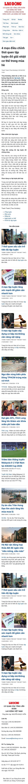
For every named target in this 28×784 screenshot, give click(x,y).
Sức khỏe (17, 34)
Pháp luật (6, 27)
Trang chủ (6, 19)
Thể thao (6, 23)
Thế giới (5, 37)
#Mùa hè (7, 216)
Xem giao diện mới (9, 41)
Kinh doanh (14, 23)
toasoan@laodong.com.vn (14, 738)
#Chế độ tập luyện (10, 220)
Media (20, 19)
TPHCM (4, 387)
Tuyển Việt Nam (6, 474)
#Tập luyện (8, 212)
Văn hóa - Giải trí (17, 30)
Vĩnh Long (4, 431)
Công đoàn (6, 30)
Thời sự (13, 27)
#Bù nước (7, 214)
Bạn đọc (21, 27)
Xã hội (13, 19)
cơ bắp (16, 347)
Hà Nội (3, 518)
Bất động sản (7, 34)
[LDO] (14, 237)
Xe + (11, 37)
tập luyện (17, 78)
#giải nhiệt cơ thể (10, 218)
